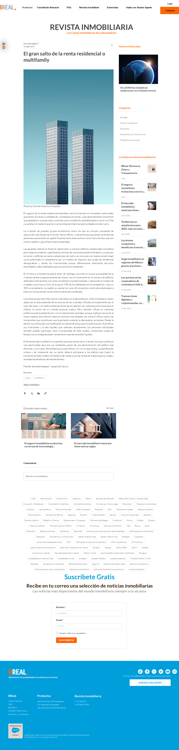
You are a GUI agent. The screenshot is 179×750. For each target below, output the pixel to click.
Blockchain (127, 504)
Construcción (62, 498)
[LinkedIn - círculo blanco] (161, 671)
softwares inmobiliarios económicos (109, 569)
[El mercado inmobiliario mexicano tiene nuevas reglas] (93, 425)
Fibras (134, 547)
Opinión (112, 515)
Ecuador (96, 547)
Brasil (147, 526)
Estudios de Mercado (105, 498)
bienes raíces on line (109, 536)
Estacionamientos (47, 531)
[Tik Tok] (140, 671)
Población (99, 509)
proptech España (98, 558)
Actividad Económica (82, 504)
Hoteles (145, 547)
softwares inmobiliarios (79, 569)
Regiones (71, 515)
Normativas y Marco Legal (107, 504)
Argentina (76, 498)
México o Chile (89, 553)
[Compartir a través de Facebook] (24, 393)
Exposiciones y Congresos (74, 520)
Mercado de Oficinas (54, 515)
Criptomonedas (98, 515)
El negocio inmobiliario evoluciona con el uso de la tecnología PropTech (43, 445)
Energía (108, 547)
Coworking (94, 526)
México (88, 498)
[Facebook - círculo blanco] (147, 671)
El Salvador (30, 531)
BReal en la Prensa (51, 520)
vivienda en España (136, 569)
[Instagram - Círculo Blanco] (174, 671)
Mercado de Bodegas (99, 520)
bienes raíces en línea (87, 536)
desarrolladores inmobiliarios (43, 547)
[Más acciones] (112, 45)
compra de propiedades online (49, 542)
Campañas (138, 536)
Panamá (83, 515)
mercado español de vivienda (67, 553)
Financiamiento (34, 515)
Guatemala (64, 531)
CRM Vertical (137, 542)
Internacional (45, 498)
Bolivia (130, 520)
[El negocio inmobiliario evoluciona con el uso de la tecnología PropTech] (43, 425)
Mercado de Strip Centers (61, 526)
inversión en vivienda (41, 553)
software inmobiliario (113, 526)
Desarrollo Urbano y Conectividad (133, 498)
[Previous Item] (123, 69)
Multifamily (39, 378)
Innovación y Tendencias (33, 504)
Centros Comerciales (130, 515)
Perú (110, 509)
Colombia (30, 509)
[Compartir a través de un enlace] (45, 393)
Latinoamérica (45, 509)
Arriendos (80, 526)
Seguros (95, 564)
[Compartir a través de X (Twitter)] (31, 393)
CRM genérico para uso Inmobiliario (91, 542)
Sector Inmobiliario (31, 384)
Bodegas (125, 536)
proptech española (118, 558)
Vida (128, 526)
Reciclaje (34, 564)
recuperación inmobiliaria (53, 564)
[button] (69, 7)
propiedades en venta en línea (40, 558)
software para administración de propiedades (106, 531)
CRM (69, 542)
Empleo (140, 520)
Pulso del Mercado (63, 509)
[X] (154, 671)
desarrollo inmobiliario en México (74, 547)
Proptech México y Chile (140, 558)
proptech (83, 558)
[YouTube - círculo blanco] (167, 671)
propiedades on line (66, 558)
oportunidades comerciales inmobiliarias (117, 553)
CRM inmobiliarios (119, 542)
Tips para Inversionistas (146, 504)
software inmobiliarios (139, 564)
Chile (27, 378)
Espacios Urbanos (145, 509)
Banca (137, 526)
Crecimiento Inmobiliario (58, 504)
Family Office (121, 547)
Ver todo (110, 408)
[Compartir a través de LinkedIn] (38, 393)
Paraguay (143, 553)
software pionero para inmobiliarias (50, 569)
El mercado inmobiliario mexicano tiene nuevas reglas (93, 445)
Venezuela (40, 536)
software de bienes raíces (114, 564)
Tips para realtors (31, 520)
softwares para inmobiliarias (141, 531)
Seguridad (78, 531)
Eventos (151, 520)
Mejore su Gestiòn (37, 526)
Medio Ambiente (83, 509)
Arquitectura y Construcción (61, 536)
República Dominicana (78, 564)
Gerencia (147, 515)
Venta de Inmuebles (125, 509)
